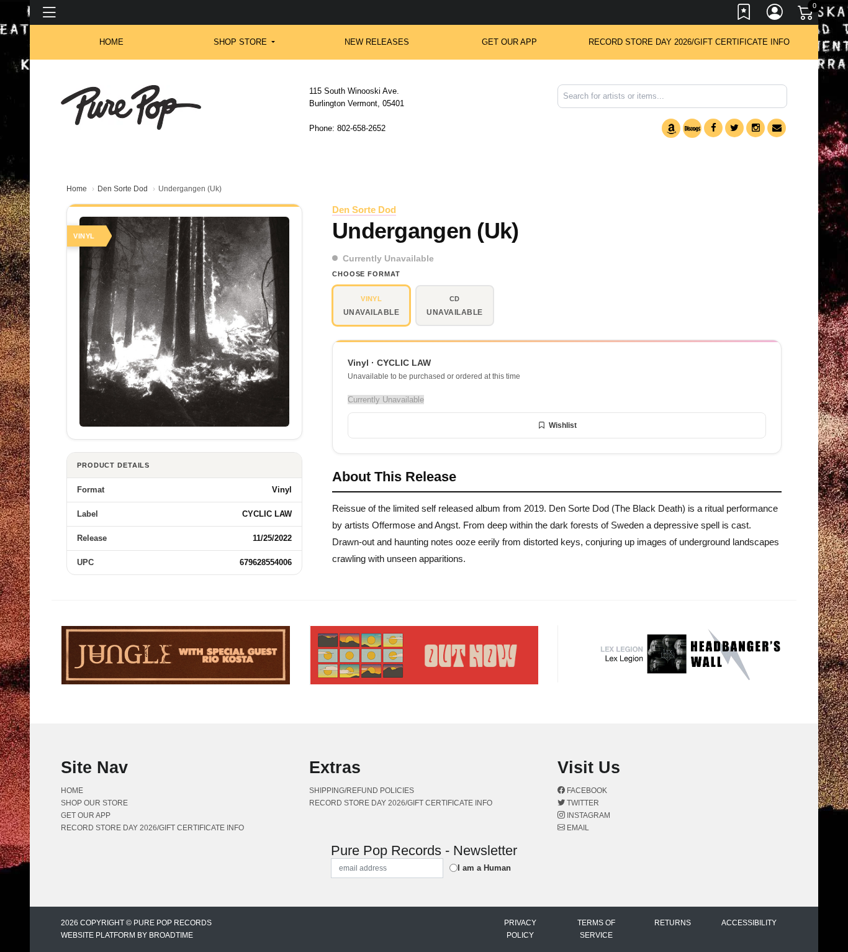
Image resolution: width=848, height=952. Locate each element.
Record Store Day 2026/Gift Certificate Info (689, 42)
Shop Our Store (94, 803)
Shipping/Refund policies (361, 790)
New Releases (377, 42)
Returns (672, 922)
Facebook (586, 790)
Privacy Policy (520, 929)
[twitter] (734, 127)
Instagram (587, 815)
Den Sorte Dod (122, 188)
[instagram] (755, 127)
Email (577, 827)
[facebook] (713, 127)
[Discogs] (692, 128)
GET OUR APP (509, 42)
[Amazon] (671, 128)
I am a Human (484, 868)
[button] (244, 42)
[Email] (776, 127)
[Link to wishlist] (744, 14)
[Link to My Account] (775, 14)
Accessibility (749, 922)
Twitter (582, 803)
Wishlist (563, 425)
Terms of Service (596, 929)
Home (76, 188)
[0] (806, 15)
